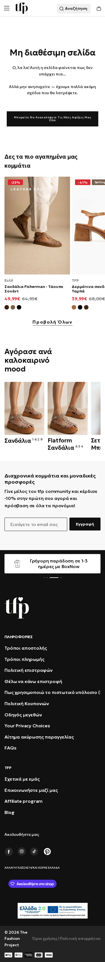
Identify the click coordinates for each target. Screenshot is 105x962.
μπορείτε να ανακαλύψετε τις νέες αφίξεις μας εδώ (52, 119)
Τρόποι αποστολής (25, 648)
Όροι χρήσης (45, 938)
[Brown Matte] (86, 308)
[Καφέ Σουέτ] (6, 308)
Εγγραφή (85, 524)
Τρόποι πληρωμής (24, 659)
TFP (75, 280)
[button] (6, 8)
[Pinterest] (47, 851)
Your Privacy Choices (27, 725)
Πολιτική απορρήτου (80, 938)
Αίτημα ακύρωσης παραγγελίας (39, 737)
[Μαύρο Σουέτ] (19, 308)
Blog (9, 812)
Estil (8, 280)
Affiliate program (23, 801)
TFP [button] (7, 767)
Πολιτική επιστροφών (28, 670)
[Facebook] (8, 851)
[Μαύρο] (80, 308)
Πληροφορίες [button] (18, 636)
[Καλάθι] (99, 8)
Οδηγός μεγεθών (23, 715)
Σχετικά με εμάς (22, 779)
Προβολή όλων (52, 322)
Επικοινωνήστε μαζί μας (31, 790)
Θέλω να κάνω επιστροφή (33, 681)
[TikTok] (34, 851)
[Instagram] (21, 851)
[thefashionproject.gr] (16, 608)
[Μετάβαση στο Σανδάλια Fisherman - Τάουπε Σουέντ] (37, 225)
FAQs (10, 748)
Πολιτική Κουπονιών (26, 703)
